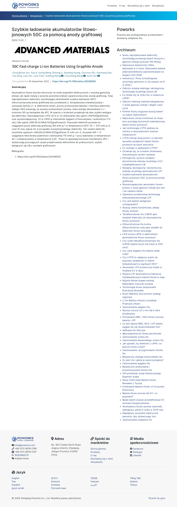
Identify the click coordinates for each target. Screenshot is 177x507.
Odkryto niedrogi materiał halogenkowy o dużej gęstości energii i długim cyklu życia (143, 105)
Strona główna (19, 15)
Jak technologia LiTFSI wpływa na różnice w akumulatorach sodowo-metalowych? (140, 131)
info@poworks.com (25, 445)
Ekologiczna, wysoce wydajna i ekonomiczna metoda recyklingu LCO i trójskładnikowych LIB (142, 161)
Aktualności (158, 5)
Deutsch (55, 481)
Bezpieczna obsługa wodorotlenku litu (142, 356)
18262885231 (21, 455)
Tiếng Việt (135, 478)
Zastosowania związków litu (137, 419)
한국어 (54, 478)
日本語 (94, 478)
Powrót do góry (157, 498)
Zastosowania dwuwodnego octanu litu (143, 340)
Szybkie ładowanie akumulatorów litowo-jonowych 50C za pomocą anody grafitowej (143, 177)
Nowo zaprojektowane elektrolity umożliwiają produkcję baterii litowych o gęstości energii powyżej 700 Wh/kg (143, 58)
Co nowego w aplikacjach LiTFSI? (140, 148)
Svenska (55, 484)
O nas (122, 5)
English (15, 478)
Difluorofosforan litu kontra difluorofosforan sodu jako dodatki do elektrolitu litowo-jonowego (142, 227)
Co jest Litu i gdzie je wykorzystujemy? (143, 360)
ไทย (14, 481)
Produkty (112, 5)
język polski (18, 488)
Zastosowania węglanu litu (136, 307)
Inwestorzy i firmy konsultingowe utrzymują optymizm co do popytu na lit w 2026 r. (143, 81)
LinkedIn (137, 455)
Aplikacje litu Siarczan (133, 330)
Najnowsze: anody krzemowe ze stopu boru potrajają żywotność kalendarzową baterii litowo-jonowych (143, 121)
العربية (94, 484)
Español (16, 484)
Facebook (138, 448)
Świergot (137, 452)
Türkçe (133, 484)
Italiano (134, 481)
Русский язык (58, 488)
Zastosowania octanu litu (135, 336)
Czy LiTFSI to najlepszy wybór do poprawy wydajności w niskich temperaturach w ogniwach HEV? (140, 260)
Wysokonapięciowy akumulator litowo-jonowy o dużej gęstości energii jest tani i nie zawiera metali (143, 187)
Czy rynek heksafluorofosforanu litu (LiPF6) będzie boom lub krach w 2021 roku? (142, 244)
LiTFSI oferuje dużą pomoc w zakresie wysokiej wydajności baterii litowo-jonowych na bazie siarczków (142, 141)
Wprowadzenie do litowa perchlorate (141, 333)
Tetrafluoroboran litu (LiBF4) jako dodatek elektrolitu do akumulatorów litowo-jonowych (141, 217)
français (95, 481)
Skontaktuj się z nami (138, 5)
